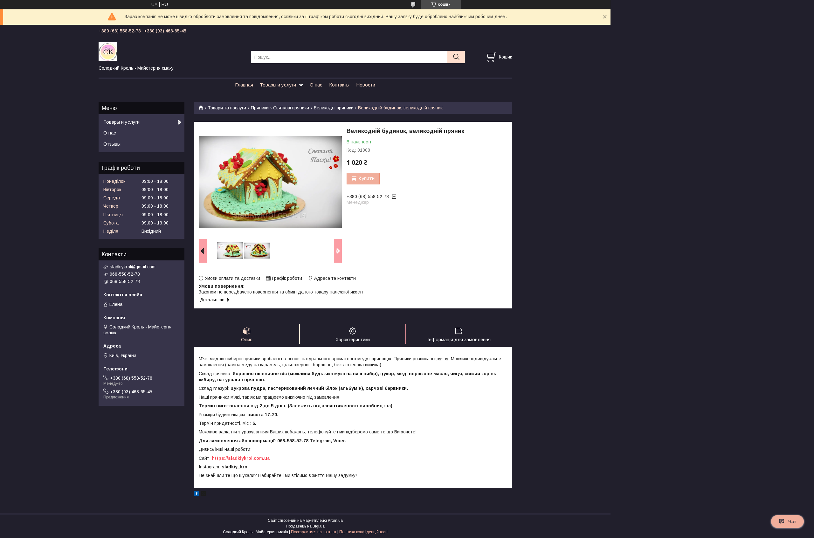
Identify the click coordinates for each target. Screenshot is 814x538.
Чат (792, 521)
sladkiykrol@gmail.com (132, 266)
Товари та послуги (227, 107)
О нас (316, 84)
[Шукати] (456, 57)
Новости (365, 84)
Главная (244, 84)
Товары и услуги (278, 84)
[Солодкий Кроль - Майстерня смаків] (171, 51)
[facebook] (196, 494)
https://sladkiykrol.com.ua (241, 458)
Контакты (339, 84)
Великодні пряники (334, 107)
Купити (366, 178)
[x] (203, 494)
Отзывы (112, 144)
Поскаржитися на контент (313, 532)
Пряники (260, 107)
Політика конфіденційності (363, 532)
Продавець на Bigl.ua (305, 526)
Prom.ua (335, 520)
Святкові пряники (291, 107)
